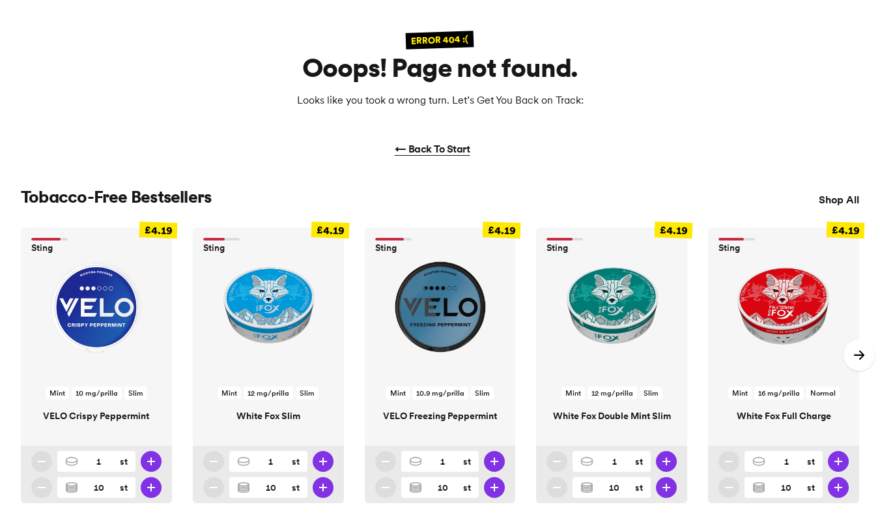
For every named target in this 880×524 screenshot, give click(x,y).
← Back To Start (432, 148)
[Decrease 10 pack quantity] (41, 487)
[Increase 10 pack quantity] (151, 487)
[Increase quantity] (151, 461)
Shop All (839, 199)
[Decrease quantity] (41, 461)
